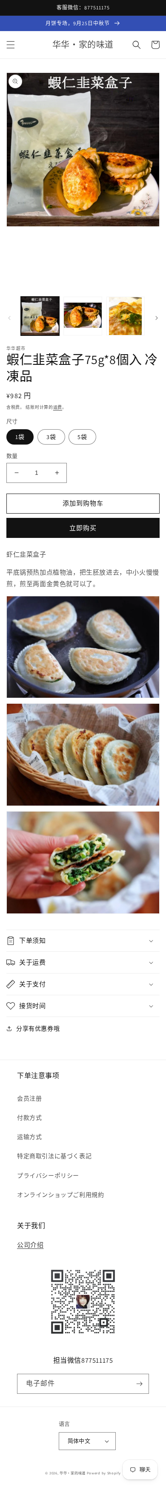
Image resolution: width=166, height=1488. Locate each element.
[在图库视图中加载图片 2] (82, 316)
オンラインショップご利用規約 (60, 1195)
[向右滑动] (156, 318)
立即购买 (83, 528)
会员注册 (29, 1098)
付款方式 (29, 1117)
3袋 (51, 437)
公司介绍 (30, 1245)
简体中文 (79, 1441)
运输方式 (29, 1137)
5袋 (82, 437)
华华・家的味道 (73, 1473)
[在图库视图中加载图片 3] (125, 316)
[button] (10, 44)
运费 (57, 407)
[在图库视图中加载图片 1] (40, 316)
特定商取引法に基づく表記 (54, 1156)
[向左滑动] (9, 318)
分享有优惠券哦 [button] (38, 1028)
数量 (12, 455)
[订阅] (139, 1384)
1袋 (20, 437)
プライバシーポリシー (48, 1175)
